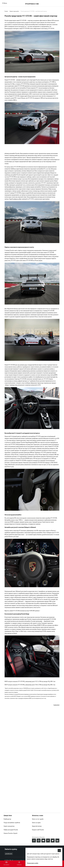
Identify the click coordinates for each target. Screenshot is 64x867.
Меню (5, 3)
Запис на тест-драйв (37, 819)
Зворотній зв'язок (37, 826)
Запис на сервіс (36, 822)
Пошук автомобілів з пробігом (12, 822)
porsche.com (8, 854)
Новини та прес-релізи (14, 11)
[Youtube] (43, 840)
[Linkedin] (57, 840)
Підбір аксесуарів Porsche (11, 830)
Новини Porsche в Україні (10, 833)
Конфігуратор (7, 819)
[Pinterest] (48, 840)
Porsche (6, 11)
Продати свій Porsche (38, 830)
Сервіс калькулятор (9, 826)
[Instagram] (38, 840)
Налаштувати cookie (32, 863)
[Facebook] (34, 840)
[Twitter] (53, 840)
